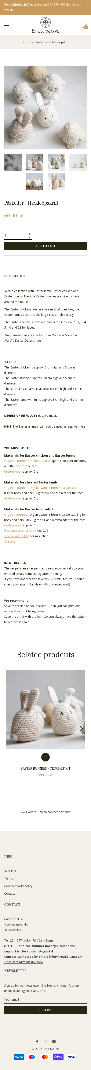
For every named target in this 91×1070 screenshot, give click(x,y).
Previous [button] (9, 728)
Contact (9, 893)
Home (26, 42)
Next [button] (81, 728)
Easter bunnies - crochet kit (45, 768)
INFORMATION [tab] (15, 276)
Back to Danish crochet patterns (47, 812)
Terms (8, 878)
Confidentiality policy (18, 886)
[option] (45, 728)
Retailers (10, 871)
